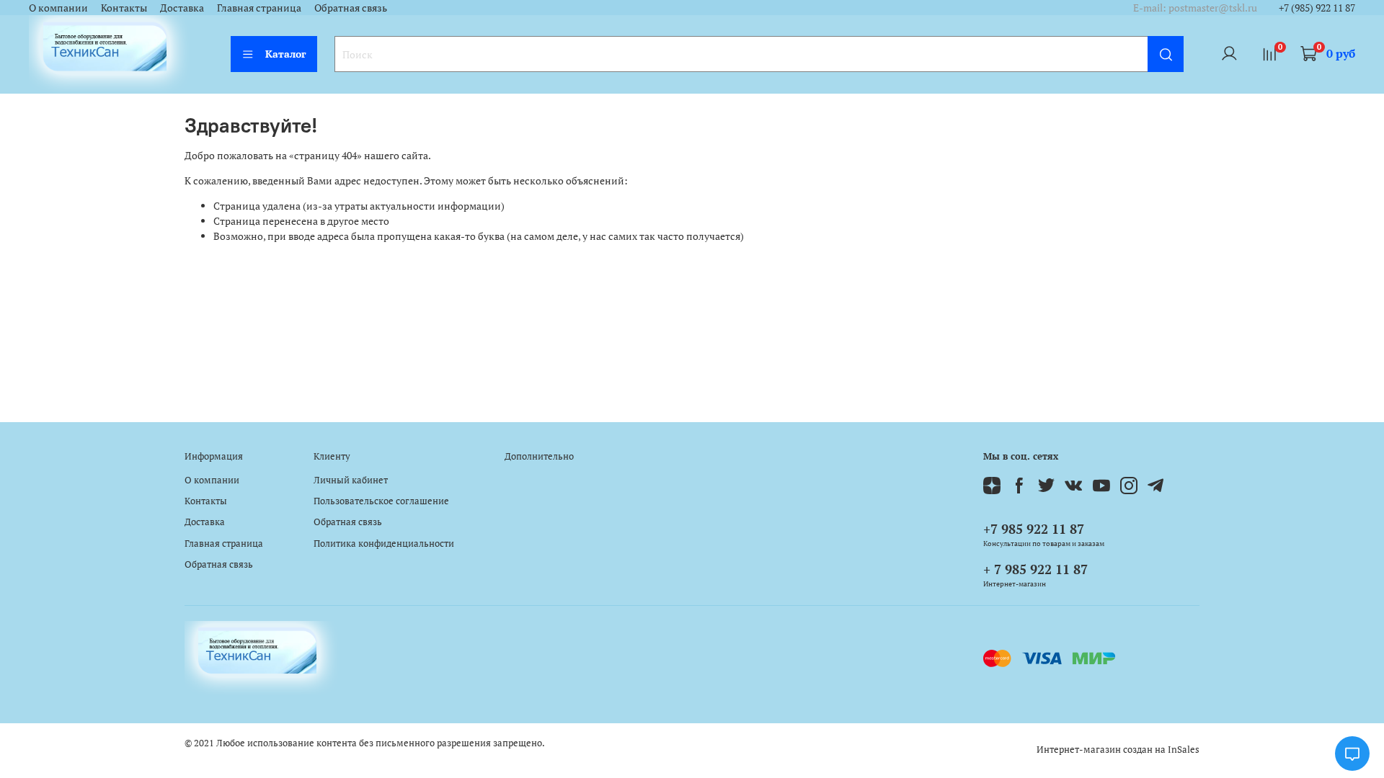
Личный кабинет (351, 480)
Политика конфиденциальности (384, 543)
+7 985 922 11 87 (1033, 528)
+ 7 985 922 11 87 (1035, 569)
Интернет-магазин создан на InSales (1118, 749)
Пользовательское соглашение (381, 501)
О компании (58, 7)
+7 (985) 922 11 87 (1317, 7)
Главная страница (259, 7)
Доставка (182, 7)
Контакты (124, 7)
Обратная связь (350, 7)
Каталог (285, 54)
